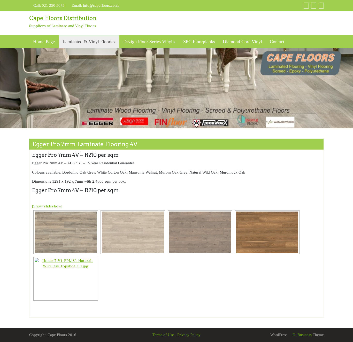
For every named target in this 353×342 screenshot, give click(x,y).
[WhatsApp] (313, 5)
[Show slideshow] (47, 206)
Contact (277, 41)
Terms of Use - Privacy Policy (176, 335)
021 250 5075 (53, 5)
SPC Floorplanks (199, 41)
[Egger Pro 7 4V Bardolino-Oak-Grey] (66, 232)
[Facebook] (306, 5)
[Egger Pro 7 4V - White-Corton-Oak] (133, 232)
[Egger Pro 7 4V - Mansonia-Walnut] (267, 232)
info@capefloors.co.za (101, 5)
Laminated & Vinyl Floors (87, 41)
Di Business (301, 335)
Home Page (44, 41)
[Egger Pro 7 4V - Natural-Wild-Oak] (66, 278)
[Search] (321, 5)
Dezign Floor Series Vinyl (147, 41)
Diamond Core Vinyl (242, 41)
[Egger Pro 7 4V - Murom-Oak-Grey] (200, 232)
